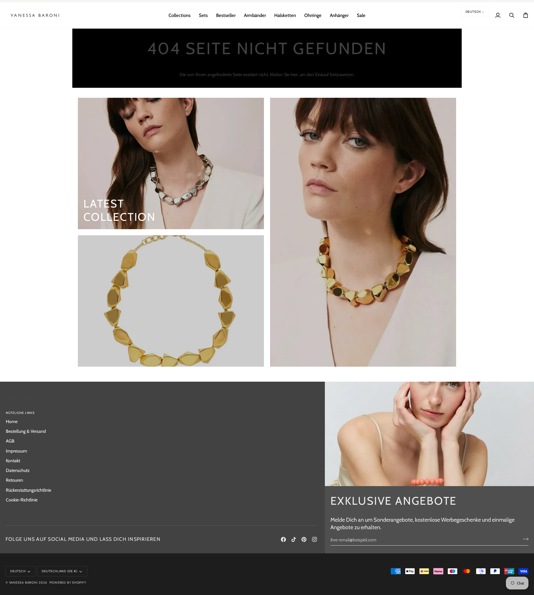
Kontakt (13, 460)
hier (294, 74)
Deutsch (473, 12)
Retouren (14, 480)
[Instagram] (314, 539)
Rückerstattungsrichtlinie (28, 490)
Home (12, 421)
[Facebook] (283, 539)
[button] (179, 15)
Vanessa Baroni (23, 582)
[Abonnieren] (523, 539)
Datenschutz (18, 470)
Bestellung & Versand (26, 431)
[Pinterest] (303, 539)
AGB (10, 441)
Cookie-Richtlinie (22, 499)
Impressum (16, 451)
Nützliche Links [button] (20, 413)
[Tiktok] (293, 539)
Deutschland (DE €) (59, 571)
